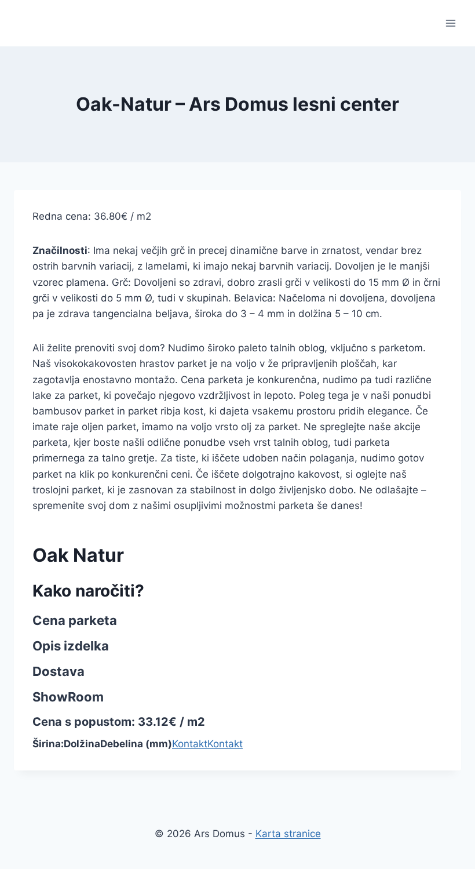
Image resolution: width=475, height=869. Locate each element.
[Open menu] (450, 23)
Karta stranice (288, 833)
